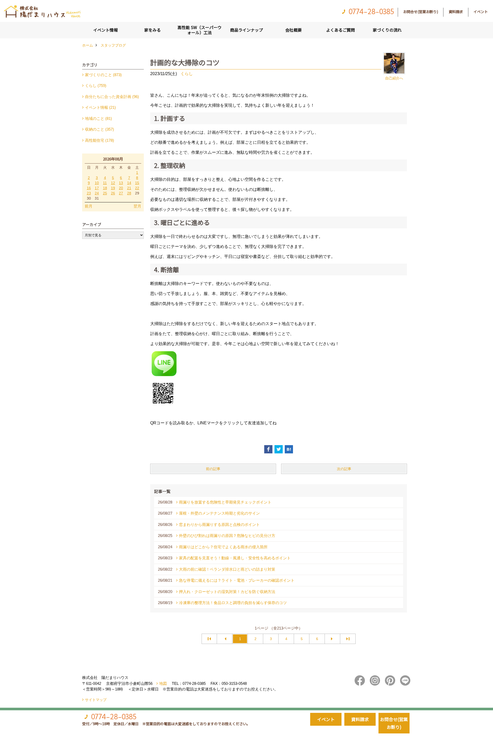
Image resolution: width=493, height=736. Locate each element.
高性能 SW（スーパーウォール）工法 (199, 29)
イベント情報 (105, 30)
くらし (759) (95, 85)
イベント (480, 11)
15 (137, 183)
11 (105, 183)
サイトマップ (96, 700)
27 (121, 193)
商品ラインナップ (246, 30)
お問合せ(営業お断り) (420, 11)
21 (129, 188)
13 (121, 183)
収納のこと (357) (99, 129)
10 (97, 183)
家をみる (152, 30)
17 (97, 188)
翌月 (137, 206)
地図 (163, 683)
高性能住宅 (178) (99, 140)
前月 (88, 206)
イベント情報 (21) (100, 107)
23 (89, 193)
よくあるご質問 (340, 30)
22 (137, 188)
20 (121, 188)
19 (113, 188)
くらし (187, 73)
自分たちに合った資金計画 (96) (112, 96)
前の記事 (213, 469)
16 (89, 188)
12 (113, 183)
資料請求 (456, 11)
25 (105, 193)
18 (105, 188)
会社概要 (293, 30)
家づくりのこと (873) (103, 75)
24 (97, 193)
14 (129, 183)
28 (129, 193)
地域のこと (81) (98, 118)
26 (113, 193)
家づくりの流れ (387, 30)
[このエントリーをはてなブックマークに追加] (289, 449)
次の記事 (344, 469)
